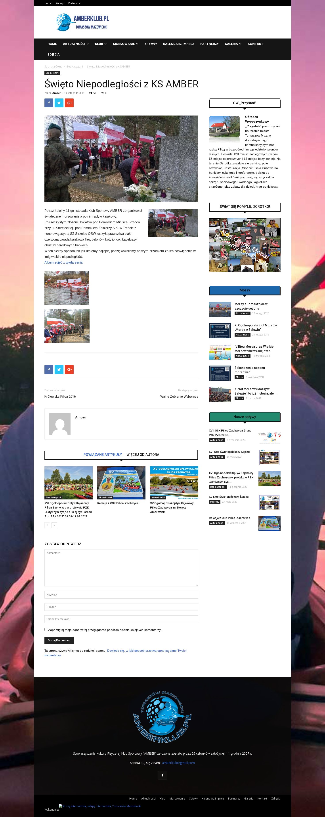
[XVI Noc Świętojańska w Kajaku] (269, 457)
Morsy (239, 377)
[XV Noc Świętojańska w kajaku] (269, 502)
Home (48, 3)
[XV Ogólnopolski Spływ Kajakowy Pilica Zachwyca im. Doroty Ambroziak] (174, 482)
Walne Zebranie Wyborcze (179, 397)
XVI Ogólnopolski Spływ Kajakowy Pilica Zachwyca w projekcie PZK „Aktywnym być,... (231, 477)
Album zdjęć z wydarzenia (63, 262)
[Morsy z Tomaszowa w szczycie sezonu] (220, 309)
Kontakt (255, 44)
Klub (99, 44)
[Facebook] (162, 775)
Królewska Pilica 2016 (60, 397)
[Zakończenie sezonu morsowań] (220, 373)
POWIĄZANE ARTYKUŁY (103, 455)
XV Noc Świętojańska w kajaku (229, 496)
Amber (56, 92)
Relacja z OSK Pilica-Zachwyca (117, 503)
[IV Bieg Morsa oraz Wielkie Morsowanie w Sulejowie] (220, 352)
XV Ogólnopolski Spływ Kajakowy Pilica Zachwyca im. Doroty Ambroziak (171, 507)
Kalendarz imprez (178, 44)
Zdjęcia (54, 54)
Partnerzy (74, 3)
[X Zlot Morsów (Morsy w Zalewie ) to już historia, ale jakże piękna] (220, 394)
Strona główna (53, 66)
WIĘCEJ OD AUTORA (142, 455)
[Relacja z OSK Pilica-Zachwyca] (121, 482)
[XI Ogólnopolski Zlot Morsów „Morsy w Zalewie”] (220, 330)
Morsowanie (124, 44)
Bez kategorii (75, 66)
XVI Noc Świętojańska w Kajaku (229, 451)
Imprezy (214, 501)
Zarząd (60, 3)
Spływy (151, 44)
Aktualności (74, 44)
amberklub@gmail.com (178, 763)
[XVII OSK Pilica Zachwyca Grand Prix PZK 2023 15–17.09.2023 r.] (269, 436)
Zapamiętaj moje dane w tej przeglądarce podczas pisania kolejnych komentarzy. (104, 630)
